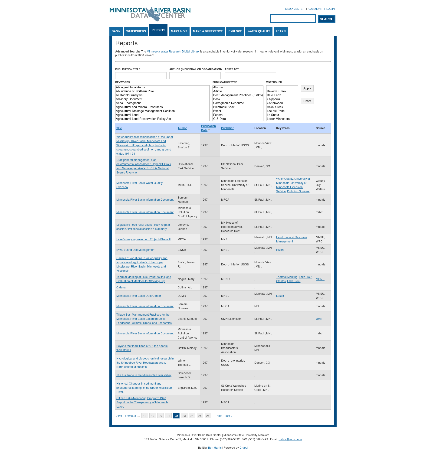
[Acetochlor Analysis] (162, 95)
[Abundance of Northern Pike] (162, 91)
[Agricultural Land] (162, 115)
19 (152, 416)
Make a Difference (208, 31)
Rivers (280, 249)
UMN (319, 318)
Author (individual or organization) (195, 69)
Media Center (294, 8)
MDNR (320, 279)
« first (118, 416)
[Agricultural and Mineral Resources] (162, 107)
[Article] (238, 91)
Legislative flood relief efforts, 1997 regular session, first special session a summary (143, 226)
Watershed (274, 82)
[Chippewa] (282, 99)
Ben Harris (215, 447)
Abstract (232, 69)
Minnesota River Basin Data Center (138, 295)
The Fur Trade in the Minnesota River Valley (143, 375)
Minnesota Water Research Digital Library (173, 51)
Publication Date (208, 128)
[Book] (238, 99)
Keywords (122, 82)
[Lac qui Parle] (282, 111)
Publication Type (225, 82)
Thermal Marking (287, 277)
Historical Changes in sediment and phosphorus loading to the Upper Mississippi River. (144, 387)
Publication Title (127, 69)
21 (168, 416)
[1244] (282, 87)
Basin (116, 31)
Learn (281, 31)
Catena (121, 287)
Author (182, 128)
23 (184, 416)
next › (220, 416)
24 (192, 416)
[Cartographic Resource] (238, 103)
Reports (158, 30)
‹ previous (129, 416)
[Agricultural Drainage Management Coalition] (162, 111)
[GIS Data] (238, 119)
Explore (235, 31)
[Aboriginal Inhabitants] (162, 87)
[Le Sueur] (282, 115)
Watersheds (136, 31)
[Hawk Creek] (282, 107)
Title (119, 128)
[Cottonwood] (282, 103)
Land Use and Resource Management (291, 239)
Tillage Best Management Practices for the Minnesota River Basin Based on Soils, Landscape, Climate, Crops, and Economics (144, 318)
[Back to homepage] (150, 21)
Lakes (280, 295)
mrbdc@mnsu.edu (290, 439)
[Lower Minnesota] (282, 119)
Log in (330, 8)
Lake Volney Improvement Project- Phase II (143, 239)
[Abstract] (238, 87)
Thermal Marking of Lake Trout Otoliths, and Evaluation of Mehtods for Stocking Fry (143, 279)
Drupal (243, 447)
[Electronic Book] (238, 107)
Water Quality (259, 31)
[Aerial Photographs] (162, 103)
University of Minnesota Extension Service (291, 187)
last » (229, 416)
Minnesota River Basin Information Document (145, 199)
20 (160, 416)
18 (144, 416)
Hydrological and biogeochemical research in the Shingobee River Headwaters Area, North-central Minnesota (145, 362)
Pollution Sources (298, 191)
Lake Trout (293, 281)
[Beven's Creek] (282, 91)
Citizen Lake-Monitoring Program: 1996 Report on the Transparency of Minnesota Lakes (142, 402)
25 (200, 416)
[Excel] (238, 111)
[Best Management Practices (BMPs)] (238, 95)
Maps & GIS (179, 31)
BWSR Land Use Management (135, 249)
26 (208, 416)
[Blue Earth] (282, 95)
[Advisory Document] (162, 99)
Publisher (227, 128)
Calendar (315, 8)
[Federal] (238, 115)
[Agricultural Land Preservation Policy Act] (162, 119)
